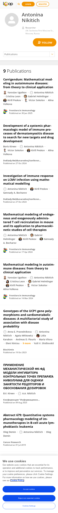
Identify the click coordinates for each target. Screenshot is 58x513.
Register (43, 4)
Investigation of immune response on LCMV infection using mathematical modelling (28, 179)
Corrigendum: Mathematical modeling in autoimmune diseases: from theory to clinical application (28, 83)
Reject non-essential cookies (29, 498)
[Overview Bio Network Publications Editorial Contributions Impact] (29, 54)
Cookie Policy (17, 480)
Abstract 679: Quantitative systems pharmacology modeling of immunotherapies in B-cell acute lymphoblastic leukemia (29, 420)
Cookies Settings (29, 506)
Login (28, 4)
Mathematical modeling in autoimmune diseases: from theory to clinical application (28, 268)
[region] (29, 484)
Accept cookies (29, 489)
